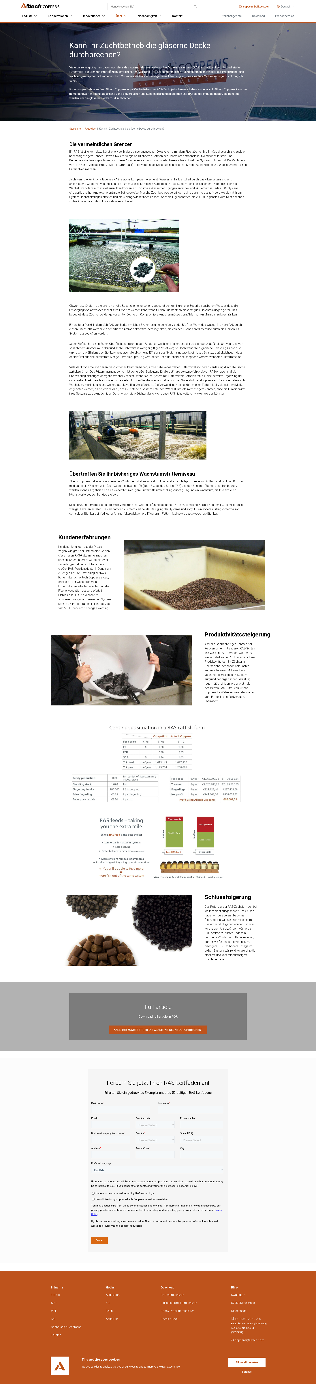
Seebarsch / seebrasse (66, 1327)
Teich (109, 1311)
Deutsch (286, 6)
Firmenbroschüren (172, 1295)
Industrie (57, 1287)
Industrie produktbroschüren (179, 1303)
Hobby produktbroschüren (177, 1311)
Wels (54, 1311)
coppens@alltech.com (249, 1340)
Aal (53, 1319)
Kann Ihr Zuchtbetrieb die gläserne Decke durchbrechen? (158, 1030)
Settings (247, 1371)
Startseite (75, 128)
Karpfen (56, 1335)
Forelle (55, 1295)
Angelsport (113, 1295)
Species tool (169, 1319)
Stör (54, 1303)
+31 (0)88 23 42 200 (247, 1319)
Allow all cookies (247, 1362)
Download (167, 1287)
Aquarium (112, 1319)
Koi (108, 1303)
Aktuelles (90, 128)
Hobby (110, 1287)
